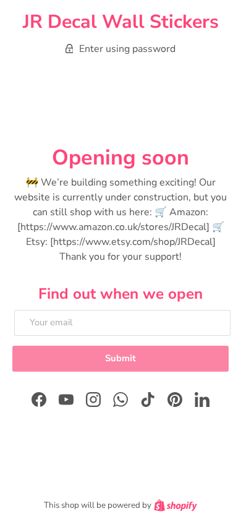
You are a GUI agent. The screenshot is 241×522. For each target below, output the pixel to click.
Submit (120, 358)
